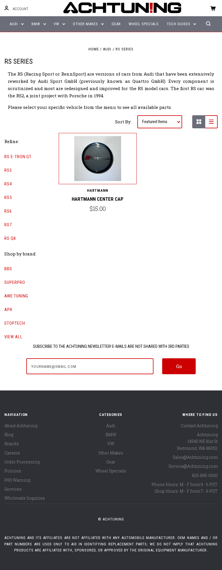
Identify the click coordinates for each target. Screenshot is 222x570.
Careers (12, 453)
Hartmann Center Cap (97, 199)
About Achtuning (20, 425)
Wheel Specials (144, 24)
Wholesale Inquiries (24, 498)
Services (13, 489)
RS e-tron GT (18, 156)
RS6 (8, 211)
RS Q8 (10, 238)
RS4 (8, 184)
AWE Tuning (16, 296)
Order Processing (22, 462)
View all (13, 336)
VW (57, 24)
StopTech (14, 323)
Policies (12, 471)
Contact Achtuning (199, 425)
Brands (11, 443)
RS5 (8, 197)
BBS (8, 268)
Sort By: (123, 122)
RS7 (8, 224)
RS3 (8, 170)
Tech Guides (179, 24)
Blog (8, 434)
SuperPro (14, 282)
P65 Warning (17, 480)
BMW (36, 24)
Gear (116, 24)
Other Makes (86, 24)
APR (8, 309)
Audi (14, 24)
